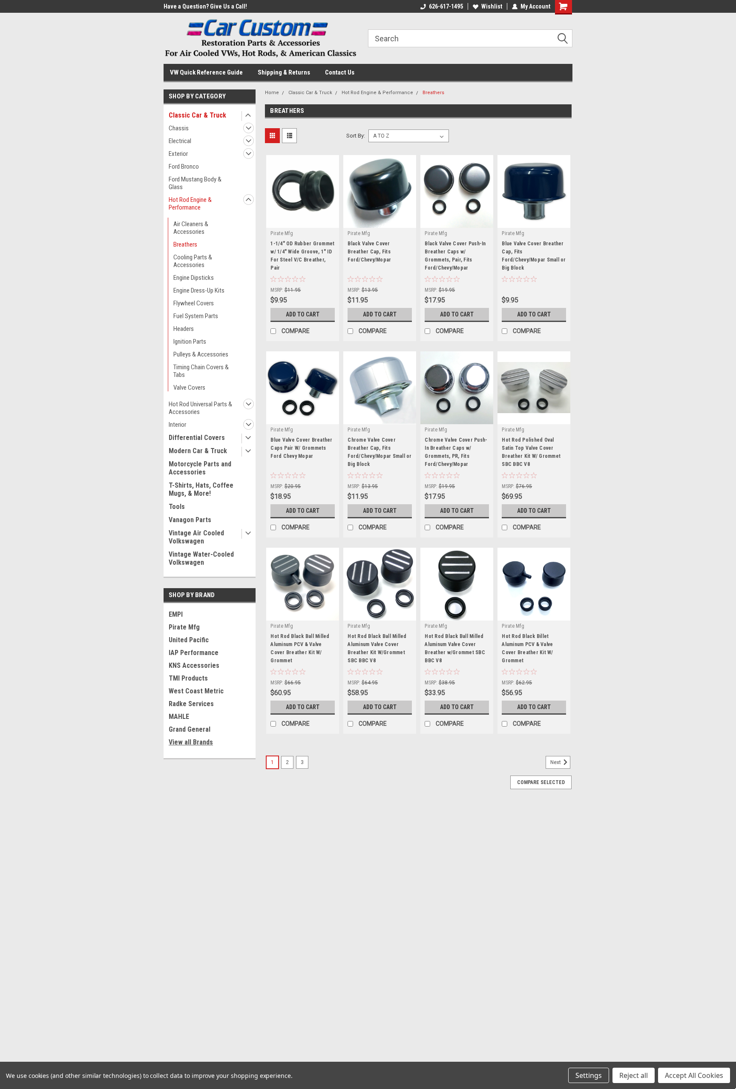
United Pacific (189, 640)
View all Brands (191, 742)
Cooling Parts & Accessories (192, 261)
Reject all (633, 1075)
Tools (177, 507)
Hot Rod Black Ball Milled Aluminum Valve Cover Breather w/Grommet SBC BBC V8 (455, 648)
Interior (177, 424)
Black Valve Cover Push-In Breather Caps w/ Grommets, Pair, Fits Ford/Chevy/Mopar (455, 256)
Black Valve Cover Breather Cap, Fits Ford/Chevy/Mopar (369, 252)
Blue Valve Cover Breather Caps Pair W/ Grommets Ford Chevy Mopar (301, 448)
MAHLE (179, 717)
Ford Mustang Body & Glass (195, 183)
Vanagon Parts (190, 520)
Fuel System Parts (195, 316)
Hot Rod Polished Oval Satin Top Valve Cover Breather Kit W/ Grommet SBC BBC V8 (531, 452)
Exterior (178, 154)
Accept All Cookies (694, 1075)
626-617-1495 (446, 6)
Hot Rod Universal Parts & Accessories (200, 408)
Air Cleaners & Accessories (190, 228)
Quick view (303, 221)
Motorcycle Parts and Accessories (200, 468)
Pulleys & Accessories (200, 354)
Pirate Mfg (184, 627)
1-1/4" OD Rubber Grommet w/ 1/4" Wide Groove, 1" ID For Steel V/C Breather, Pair (302, 256)
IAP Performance (193, 653)
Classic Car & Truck (197, 115)
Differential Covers (197, 438)
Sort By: (355, 135)
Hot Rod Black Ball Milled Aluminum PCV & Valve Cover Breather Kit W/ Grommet (299, 648)
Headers (183, 329)
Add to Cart (302, 314)
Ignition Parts (189, 341)
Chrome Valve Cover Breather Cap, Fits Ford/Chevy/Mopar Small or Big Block (379, 452)
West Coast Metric (196, 691)
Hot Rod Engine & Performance (190, 203)
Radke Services (191, 704)
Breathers (185, 244)
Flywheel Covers (193, 303)
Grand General (189, 729)
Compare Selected (541, 782)
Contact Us (339, 72)
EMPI (176, 614)
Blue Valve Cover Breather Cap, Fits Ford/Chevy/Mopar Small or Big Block (534, 256)
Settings (588, 1075)
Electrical (180, 141)
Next (556, 762)
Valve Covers (189, 387)
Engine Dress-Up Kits (198, 290)
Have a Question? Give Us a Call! (205, 6)
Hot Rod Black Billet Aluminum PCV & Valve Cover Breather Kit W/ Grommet (527, 648)
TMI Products (188, 678)
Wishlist (491, 6)
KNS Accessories (194, 665)
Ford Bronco (184, 166)
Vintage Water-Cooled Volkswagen (201, 558)
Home (272, 92)
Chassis (179, 128)
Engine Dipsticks (193, 278)
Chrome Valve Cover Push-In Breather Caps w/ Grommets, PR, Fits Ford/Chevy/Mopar (456, 452)
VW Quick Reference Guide (206, 72)
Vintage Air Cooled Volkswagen (196, 537)
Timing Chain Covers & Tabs (201, 371)
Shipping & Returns (284, 72)
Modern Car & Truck (198, 451)
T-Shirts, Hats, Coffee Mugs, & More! (201, 489)
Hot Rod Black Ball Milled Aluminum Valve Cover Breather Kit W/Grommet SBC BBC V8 (377, 648)
